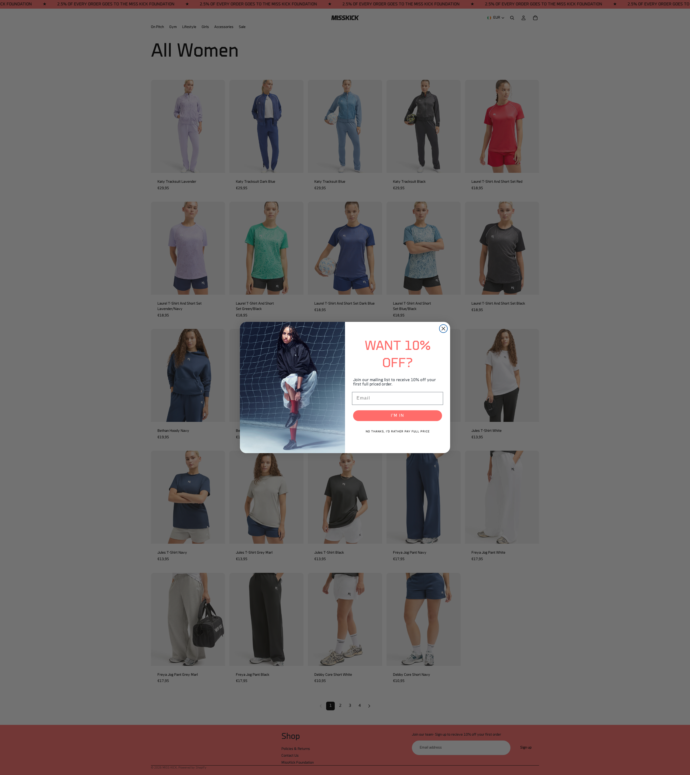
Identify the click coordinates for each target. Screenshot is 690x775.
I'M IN (397, 416)
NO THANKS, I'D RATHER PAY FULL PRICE (398, 431)
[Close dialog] (443, 329)
